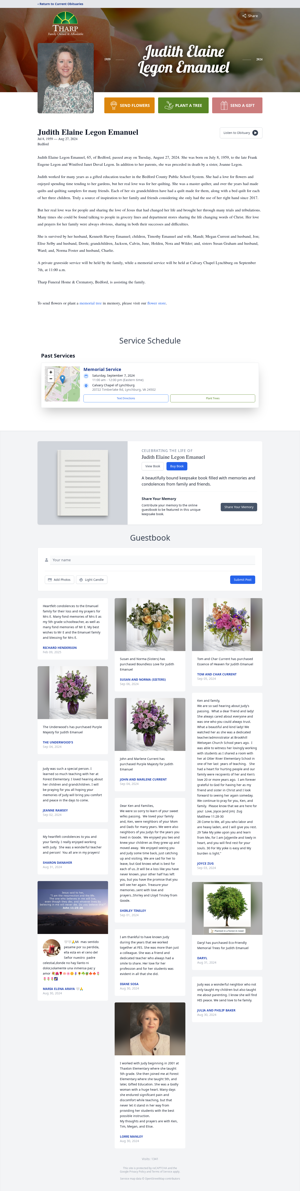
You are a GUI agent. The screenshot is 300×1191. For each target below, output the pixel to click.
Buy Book (177, 466)
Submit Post (242, 580)
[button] (62, 379)
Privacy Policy (137, 1171)
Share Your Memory (238, 507)
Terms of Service (162, 1171)
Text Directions (126, 398)
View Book (152, 466)
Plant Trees (213, 398)
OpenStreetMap (154, 1178)
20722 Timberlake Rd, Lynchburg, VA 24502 (124, 389)
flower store (156, 303)
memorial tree (91, 303)
